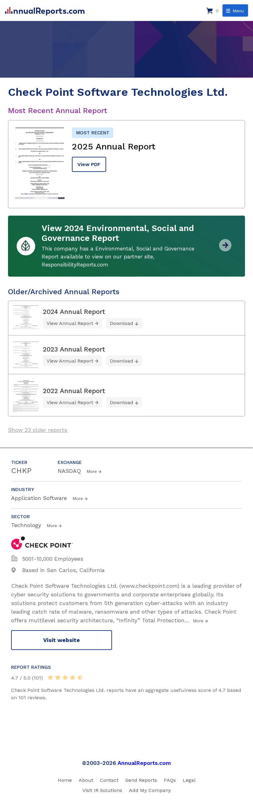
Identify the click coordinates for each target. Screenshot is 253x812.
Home (65, 780)
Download (121, 323)
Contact (109, 780)
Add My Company (150, 790)
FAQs (170, 780)
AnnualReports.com (144, 763)
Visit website (61, 640)
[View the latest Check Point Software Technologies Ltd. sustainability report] (225, 249)
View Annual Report (70, 323)
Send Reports (141, 780)
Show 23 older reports (37, 430)
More (91, 471)
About (86, 780)
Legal (189, 780)
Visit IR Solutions (102, 790)
